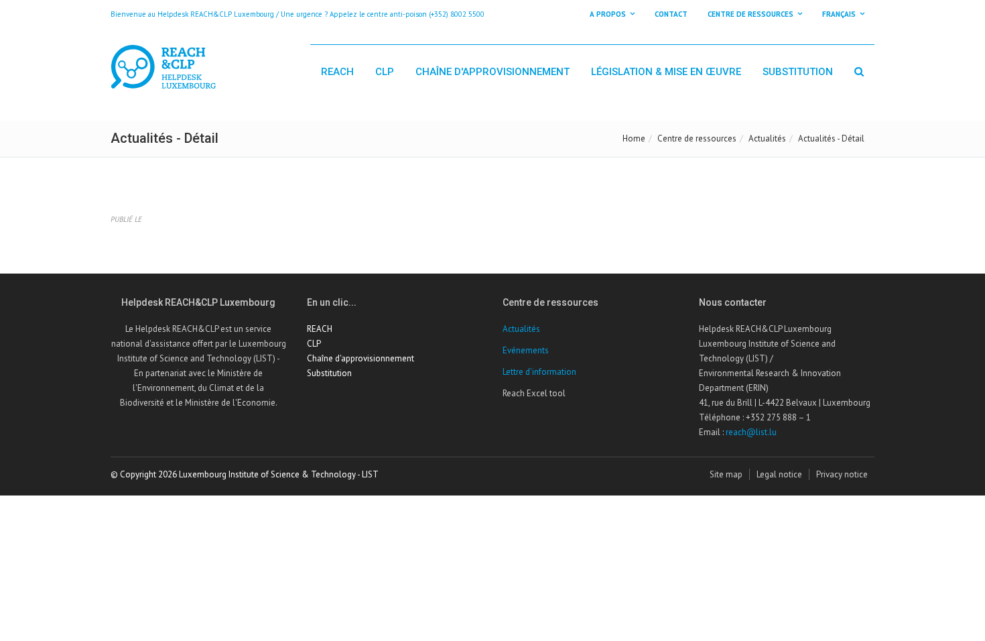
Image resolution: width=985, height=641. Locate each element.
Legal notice (779, 474)
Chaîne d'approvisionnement (492, 72)
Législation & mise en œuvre (666, 72)
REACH (337, 72)
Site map (726, 474)
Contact (671, 14)
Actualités (767, 138)
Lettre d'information (539, 371)
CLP (384, 72)
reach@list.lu (751, 432)
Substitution (798, 72)
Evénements (526, 350)
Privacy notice (842, 474)
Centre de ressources (696, 138)
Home (633, 138)
